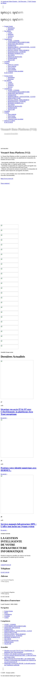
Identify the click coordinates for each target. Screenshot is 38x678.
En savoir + (4, 418)
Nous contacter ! (5, 183)
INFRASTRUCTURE (14, 48)
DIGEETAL (24, 675)
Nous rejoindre (12, 69)
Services (10, 37)
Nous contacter (12, 66)
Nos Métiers (7, 31)
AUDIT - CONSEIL (14, 40)
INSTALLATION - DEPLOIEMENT (18, 50)
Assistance (11, 36)
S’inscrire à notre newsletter (15, 71)
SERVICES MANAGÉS (15, 56)
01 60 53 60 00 (8, 73)
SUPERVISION (12, 58)
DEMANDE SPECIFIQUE (16, 44)
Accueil (6, 133)
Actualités (7, 61)
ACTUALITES (13, 133)
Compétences (8, 39)
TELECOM (11, 60)
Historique (11, 29)
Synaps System (8, 26)
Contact (6, 617)
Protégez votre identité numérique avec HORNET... (18, 654)
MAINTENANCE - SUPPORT (17, 52)
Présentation (11, 28)
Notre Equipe (11, 68)
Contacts (6, 63)
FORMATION (12, 45)
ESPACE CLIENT (13, 65)
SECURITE (11, 55)
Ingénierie (10, 34)
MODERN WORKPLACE (15, 53)
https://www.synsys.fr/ (7, 178)
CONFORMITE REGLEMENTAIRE (19, 42)
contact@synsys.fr (6, 565)
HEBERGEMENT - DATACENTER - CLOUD (21, 47)
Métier (6, 612)
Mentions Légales (20, 672)
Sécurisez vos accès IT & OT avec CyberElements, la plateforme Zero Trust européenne (19, 651)
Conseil (10, 32)
